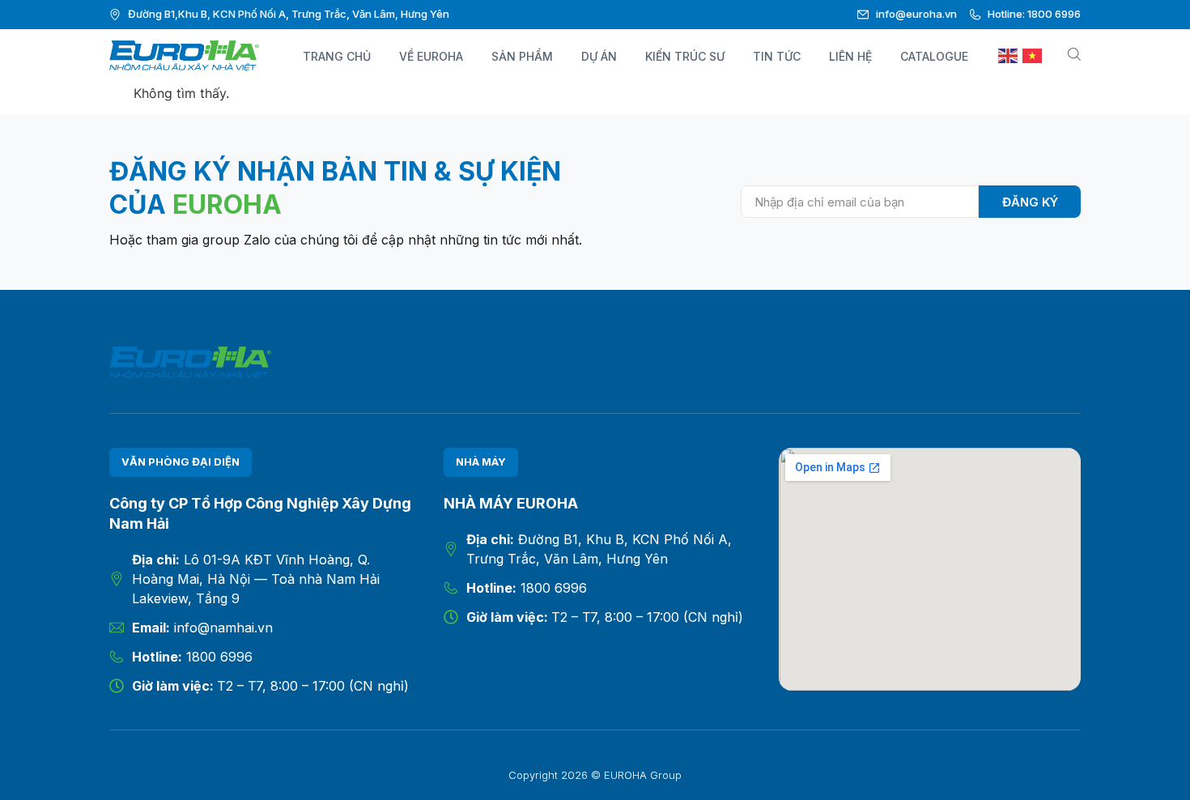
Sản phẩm (522, 56)
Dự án (599, 56)
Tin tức (777, 56)
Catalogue (934, 56)
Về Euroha (431, 56)
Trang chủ (337, 56)
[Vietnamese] (1032, 56)
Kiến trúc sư (685, 56)
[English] (1008, 56)
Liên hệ (850, 56)
